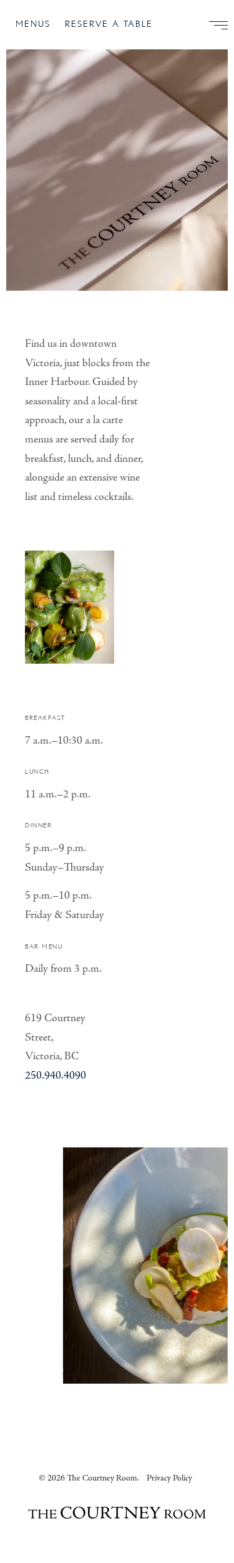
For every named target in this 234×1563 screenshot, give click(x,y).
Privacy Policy (169, 1478)
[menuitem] (213, 25)
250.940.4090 (55, 1075)
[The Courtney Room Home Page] (117, 1514)
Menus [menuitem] (33, 24)
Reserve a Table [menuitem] (109, 24)
